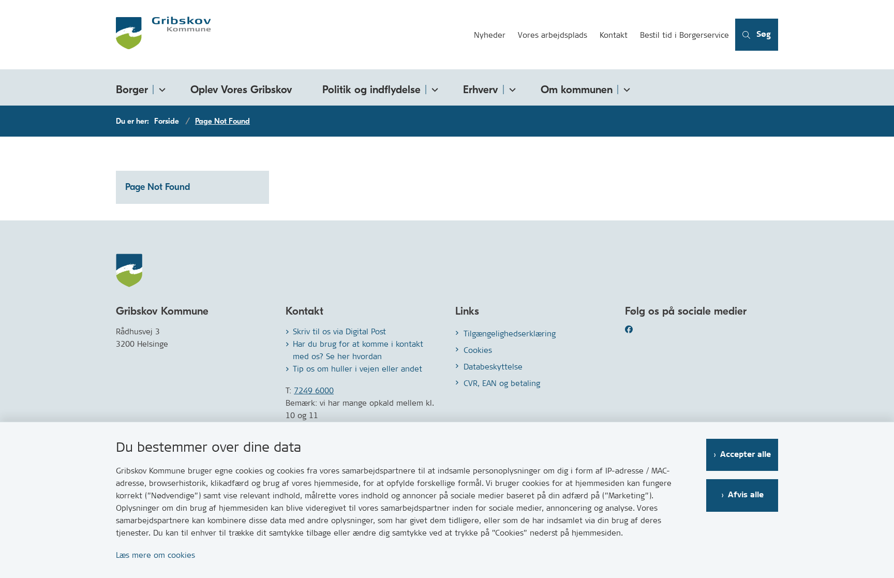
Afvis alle (746, 495)
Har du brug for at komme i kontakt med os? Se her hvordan (358, 350)
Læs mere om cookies (155, 555)
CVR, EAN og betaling (502, 383)
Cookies (478, 350)
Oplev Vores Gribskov (241, 89)
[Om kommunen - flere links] (625, 87)
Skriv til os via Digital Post (339, 331)
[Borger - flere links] (160, 87)
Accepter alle (745, 455)
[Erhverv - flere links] (510, 87)
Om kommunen (577, 89)
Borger (132, 89)
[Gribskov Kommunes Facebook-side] (641, 329)
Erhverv (480, 89)
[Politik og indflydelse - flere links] (433, 87)
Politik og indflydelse (371, 89)
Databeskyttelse (493, 367)
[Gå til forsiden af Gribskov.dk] (292, 35)
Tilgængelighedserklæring (510, 333)
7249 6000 (314, 390)
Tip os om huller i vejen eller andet (357, 369)
